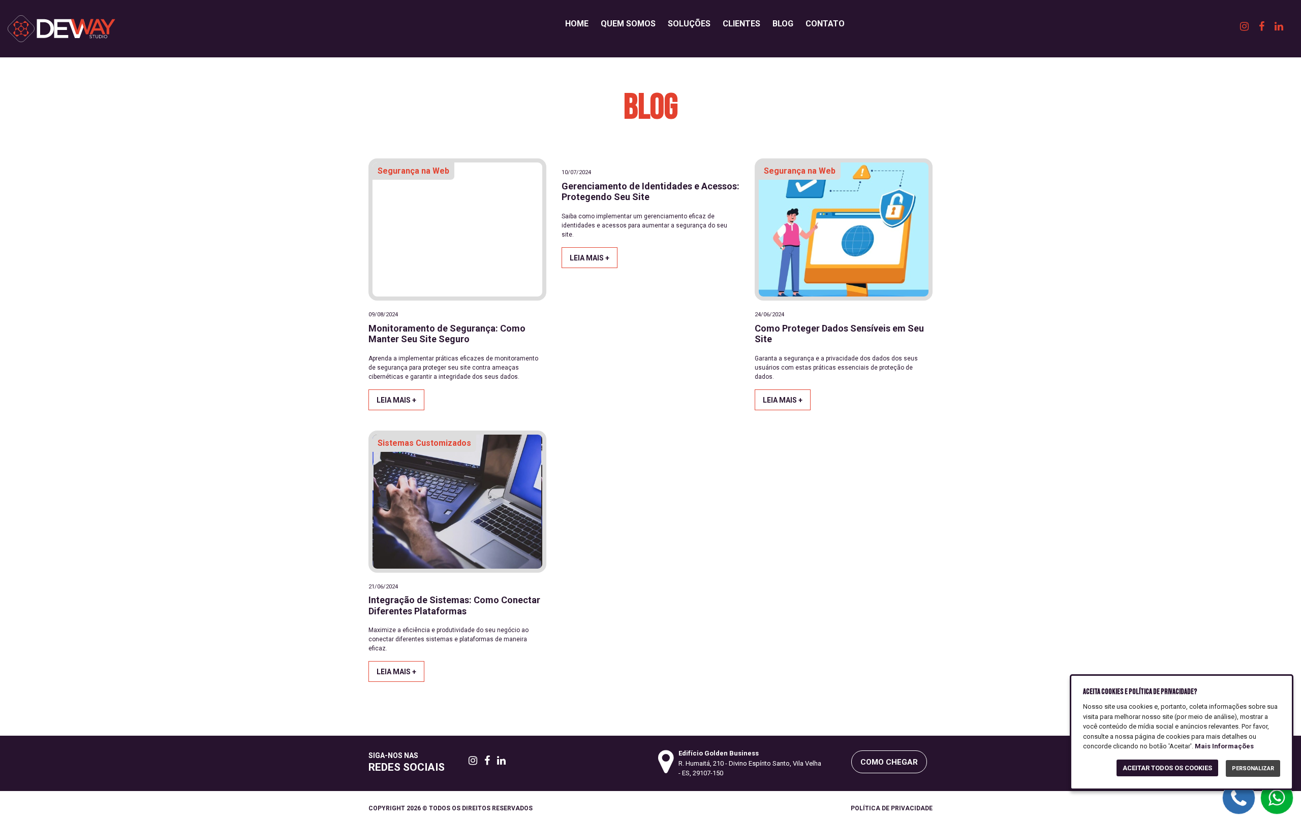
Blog (782, 23)
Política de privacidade (892, 808)
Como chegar (889, 762)
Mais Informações (1224, 746)
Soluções (689, 23)
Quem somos (628, 23)
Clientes (741, 23)
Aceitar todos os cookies (1167, 768)
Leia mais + (396, 400)
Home (576, 23)
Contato (825, 23)
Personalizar (1253, 768)
